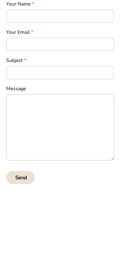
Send (21, 177)
